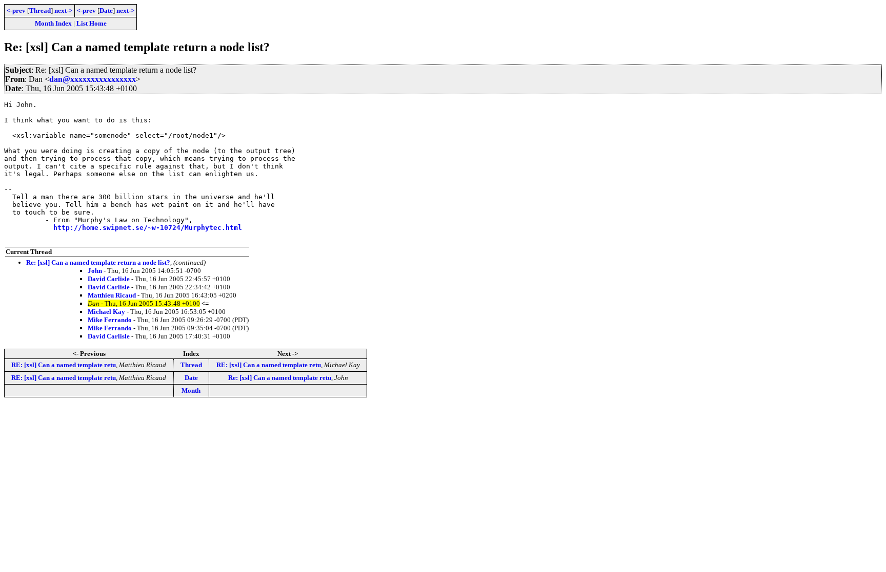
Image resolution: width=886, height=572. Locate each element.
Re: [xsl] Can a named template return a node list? (98, 262)
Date (106, 10)
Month (191, 390)
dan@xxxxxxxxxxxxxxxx (92, 79)
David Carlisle (109, 279)
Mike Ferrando (110, 320)
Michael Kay (106, 311)
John (95, 270)
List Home (91, 23)
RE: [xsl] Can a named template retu (63, 365)
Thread (40, 10)
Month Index (53, 23)
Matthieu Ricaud (112, 295)
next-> (63, 10)
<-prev (16, 10)
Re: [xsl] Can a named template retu (279, 378)
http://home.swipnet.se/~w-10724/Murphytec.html (147, 227)
